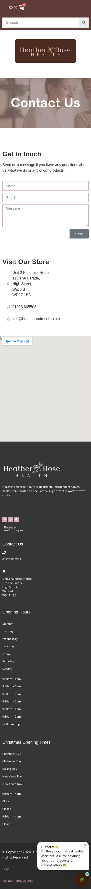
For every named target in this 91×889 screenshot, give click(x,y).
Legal (6, 869)
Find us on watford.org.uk (13, 528)
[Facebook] (4, 519)
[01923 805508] (4, 552)
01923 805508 (11, 559)
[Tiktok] (16, 519)
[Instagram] (10, 519)
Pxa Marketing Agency (17, 881)
